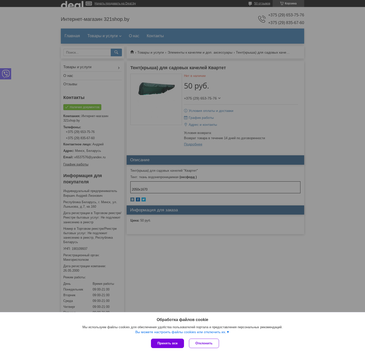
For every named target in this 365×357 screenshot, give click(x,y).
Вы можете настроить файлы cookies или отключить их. (180, 332)
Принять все (167, 343)
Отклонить (204, 343)
